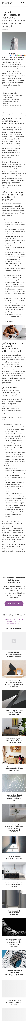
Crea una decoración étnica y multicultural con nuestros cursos (14, 768)
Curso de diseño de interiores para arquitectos (14, 912)
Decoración (18, 621)
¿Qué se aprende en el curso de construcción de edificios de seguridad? (11, 101)
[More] (25, 55)
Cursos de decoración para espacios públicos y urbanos (14, 1002)
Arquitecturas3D (10, 619)
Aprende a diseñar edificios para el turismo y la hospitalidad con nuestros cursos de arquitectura (14, 828)
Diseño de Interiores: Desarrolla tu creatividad (14, 857)
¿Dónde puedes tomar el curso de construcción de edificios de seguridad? (12, 108)
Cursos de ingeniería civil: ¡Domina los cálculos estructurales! (14, 712)
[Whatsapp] (19, 55)
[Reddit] (13, 55)
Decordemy (7, 3)
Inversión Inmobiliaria (14, 624)
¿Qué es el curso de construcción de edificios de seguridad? (12, 96)
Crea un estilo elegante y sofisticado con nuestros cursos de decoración (14, 740)
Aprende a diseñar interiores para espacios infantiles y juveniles (14, 654)
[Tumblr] (23, 55)
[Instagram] (21, 55)
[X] (11, 55)
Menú (24, 3)
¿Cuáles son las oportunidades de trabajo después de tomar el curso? (12, 113)
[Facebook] (10, 55)
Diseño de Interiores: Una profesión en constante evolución (14, 884)
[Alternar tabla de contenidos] (22, 93)
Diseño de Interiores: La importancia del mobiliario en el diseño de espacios (14, 973)
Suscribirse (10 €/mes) (14, 603)
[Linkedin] (15, 55)
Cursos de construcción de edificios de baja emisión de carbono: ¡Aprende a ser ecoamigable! (14, 942)
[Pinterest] (17, 55)
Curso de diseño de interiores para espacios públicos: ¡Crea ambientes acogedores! (14, 683)
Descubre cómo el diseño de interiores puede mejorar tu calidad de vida (14, 797)
